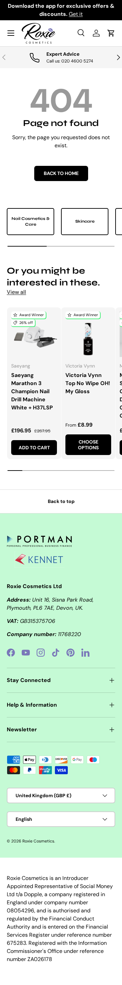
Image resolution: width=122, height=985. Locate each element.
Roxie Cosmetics (38, 841)
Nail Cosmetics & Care (30, 221)
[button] (111, 33)
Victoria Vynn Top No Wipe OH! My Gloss (87, 383)
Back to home (61, 173)
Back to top (61, 501)
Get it (76, 14)
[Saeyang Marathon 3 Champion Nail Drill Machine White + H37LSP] (34, 334)
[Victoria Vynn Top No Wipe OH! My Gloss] (88, 334)
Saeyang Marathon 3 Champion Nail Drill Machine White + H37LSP (32, 391)
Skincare (85, 221)
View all (16, 292)
